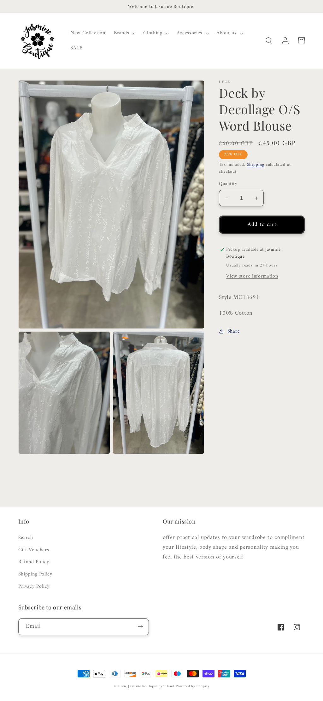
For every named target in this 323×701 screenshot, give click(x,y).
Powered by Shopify (192, 686)
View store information (252, 276)
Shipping (255, 165)
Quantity (228, 184)
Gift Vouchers (33, 550)
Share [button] (233, 331)
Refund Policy (33, 562)
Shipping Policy (35, 574)
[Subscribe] (140, 626)
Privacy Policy (34, 586)
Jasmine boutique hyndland (151, 686)
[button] (124, 33)
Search (25, 538)
